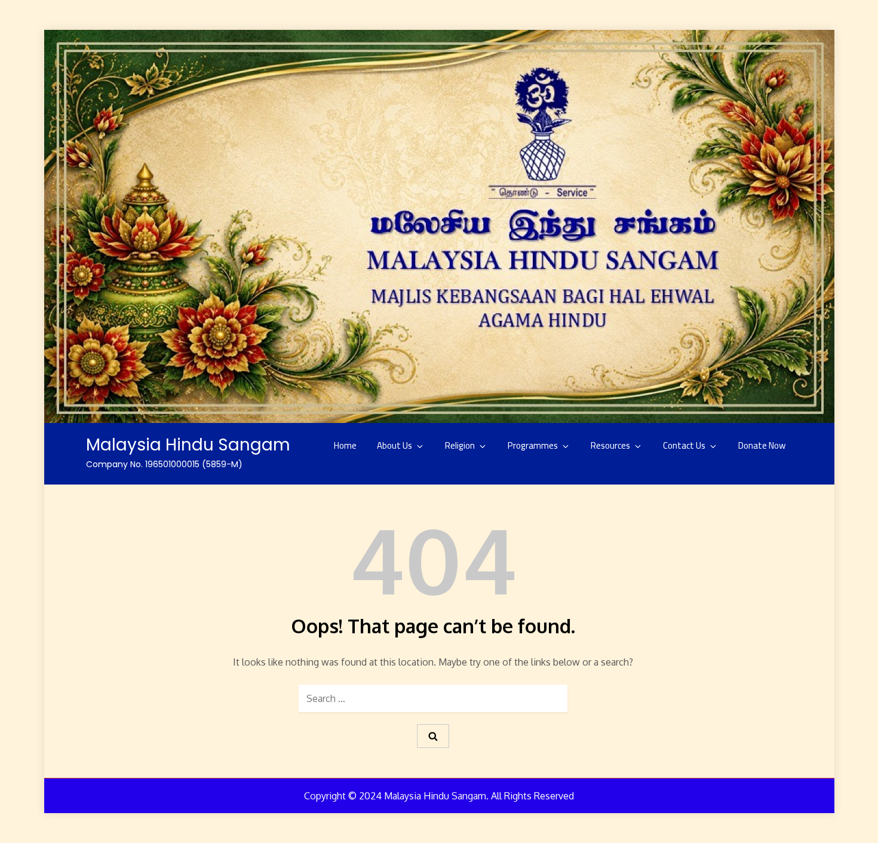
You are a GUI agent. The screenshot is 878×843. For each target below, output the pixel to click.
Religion (460, 445)
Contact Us (684, 445)
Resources (610, 445)
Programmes (533, 445)
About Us (394, 445)
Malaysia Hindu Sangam (188, 444)
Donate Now (761, 445)
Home (345, 445)
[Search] (433, 736)
